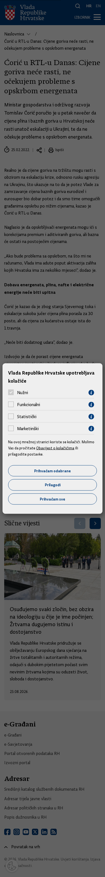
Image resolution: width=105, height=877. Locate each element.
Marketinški (28, 428)
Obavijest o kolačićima (55, 448)
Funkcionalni (28, 404)
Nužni (22, 392)
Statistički (26, 416)
